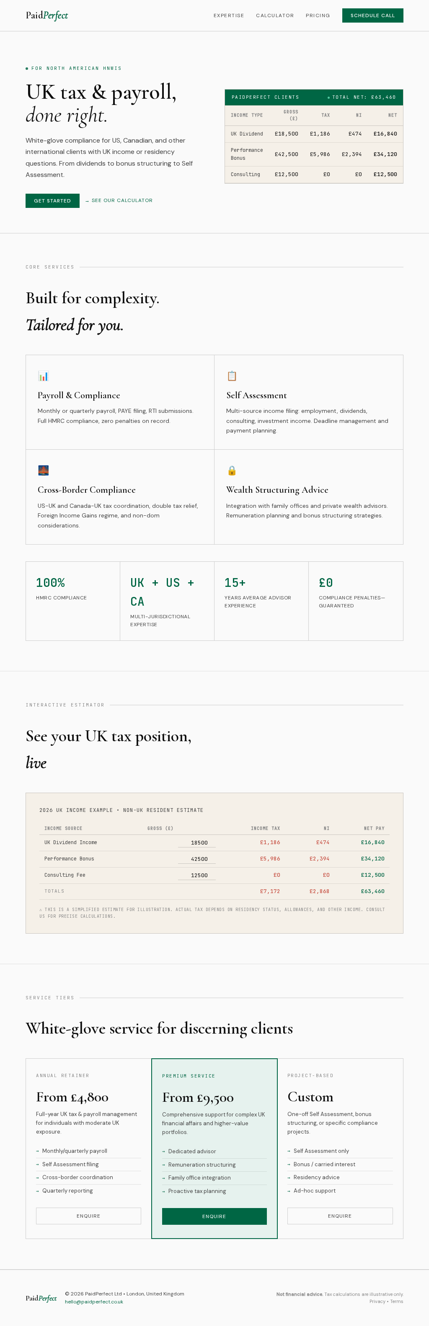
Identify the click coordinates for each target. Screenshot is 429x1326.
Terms (396, 1301)
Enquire (89, 1216)
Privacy (377, 1301)
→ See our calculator (119, 200)
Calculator (275, 15)
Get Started (52, 200)
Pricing (318, 15)
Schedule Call (373, 15)
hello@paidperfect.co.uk (94, 1301)
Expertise (229, 15)
